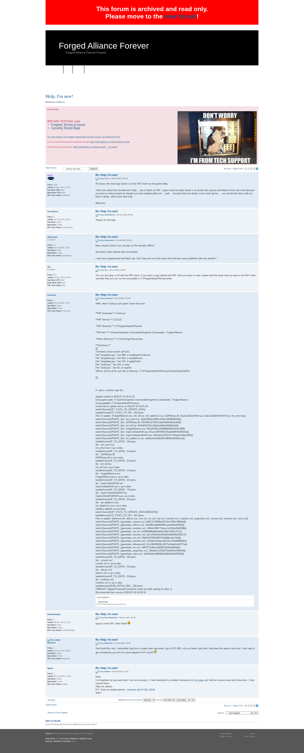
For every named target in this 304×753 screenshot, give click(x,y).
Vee (106, 270)
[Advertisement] (152, 85)
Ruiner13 (108, 643)
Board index (55, 69)
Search (78, 69)
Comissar (108, 298)
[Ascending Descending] (186, 700)
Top (256, 206)
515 (58, 193)
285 (57, 190)
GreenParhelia (110, 618)
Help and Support (72, 733)
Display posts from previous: (130, 700)
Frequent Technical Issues (68, 124)
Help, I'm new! (59, 96)
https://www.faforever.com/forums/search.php (109, 142)
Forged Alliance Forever (104, 45)
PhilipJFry (60, 102)
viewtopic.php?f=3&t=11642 (141, 689)
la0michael (109, 240)
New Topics (250, 736)
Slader (107, 671)
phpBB (59, 738)
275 (57, 280)
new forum (180, 16)
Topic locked (51, 168)
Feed (252, 734)
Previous (51, 700)
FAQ (68, 69)
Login (252, 28)
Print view (252, 69)
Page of (238, 169)
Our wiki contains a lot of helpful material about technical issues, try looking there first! (83, 137)
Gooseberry (109, 215)
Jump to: (220, 713)
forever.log (103, 602)
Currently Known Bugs (65, 128)
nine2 (106, 178)
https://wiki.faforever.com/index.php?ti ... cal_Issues (96, 147)
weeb (73, 741)
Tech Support (87, 733)
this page (198, 680)
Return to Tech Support (58, 713)
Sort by (159, 700)
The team (91, 69)
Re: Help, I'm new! (107, 174)
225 (58, 283)
